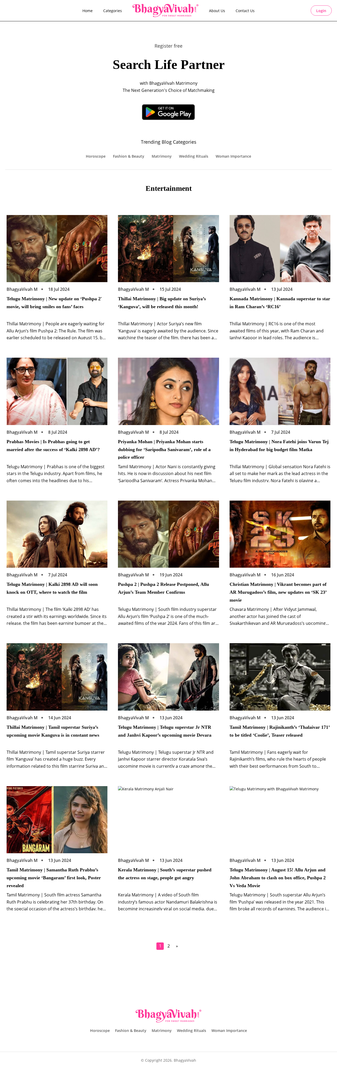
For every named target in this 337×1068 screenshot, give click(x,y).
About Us (217, 10)
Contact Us (245, 10)
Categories (112, 10)
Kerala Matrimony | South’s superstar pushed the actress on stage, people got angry (164, 873)
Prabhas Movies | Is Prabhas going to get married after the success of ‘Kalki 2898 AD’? (53, 445)
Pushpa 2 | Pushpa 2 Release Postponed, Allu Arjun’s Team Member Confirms (163, 588)
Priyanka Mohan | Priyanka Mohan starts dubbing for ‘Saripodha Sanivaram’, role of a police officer (164, 449)
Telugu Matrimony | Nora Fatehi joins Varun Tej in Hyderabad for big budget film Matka (279, 445)
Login (321, 10)
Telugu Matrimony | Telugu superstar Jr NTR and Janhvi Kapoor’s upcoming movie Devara (164, 731)
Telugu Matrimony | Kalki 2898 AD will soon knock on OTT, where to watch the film (52, 588)
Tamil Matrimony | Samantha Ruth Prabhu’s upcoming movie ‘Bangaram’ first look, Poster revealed (54, 877)
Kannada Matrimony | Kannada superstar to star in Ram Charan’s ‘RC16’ (280, 302)
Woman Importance (233, 156)
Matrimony (162, 156)
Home (87, 10)
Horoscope (96, 156)
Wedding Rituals (193, 156)
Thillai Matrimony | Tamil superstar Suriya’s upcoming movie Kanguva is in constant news (53, 731)
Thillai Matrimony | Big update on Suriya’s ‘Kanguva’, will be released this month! (162, 302)
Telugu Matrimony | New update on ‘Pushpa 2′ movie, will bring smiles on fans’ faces (54, 302)
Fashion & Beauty (128, 156)
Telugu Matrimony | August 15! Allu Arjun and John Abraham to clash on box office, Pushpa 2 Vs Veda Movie (278, 877)
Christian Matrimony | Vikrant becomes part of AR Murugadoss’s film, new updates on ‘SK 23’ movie (278, 592)
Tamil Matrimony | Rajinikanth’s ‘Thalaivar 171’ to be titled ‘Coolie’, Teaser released (280, 731)
